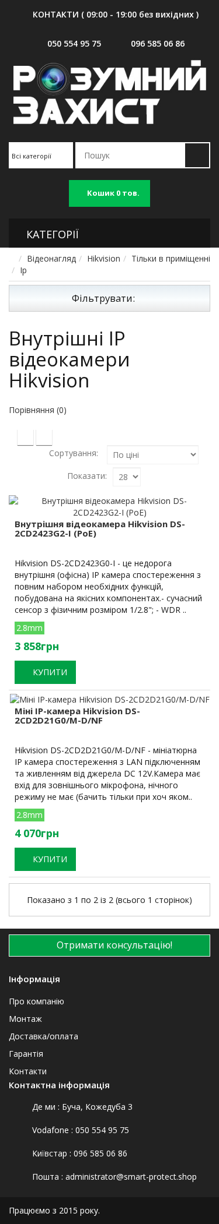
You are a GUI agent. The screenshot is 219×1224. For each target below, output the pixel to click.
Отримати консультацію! (113, 945)
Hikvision (103, 258)
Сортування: (73, 452)
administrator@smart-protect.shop (131, 1176)
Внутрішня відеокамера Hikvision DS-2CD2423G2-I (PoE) (100, 528)
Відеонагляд (51, 258)
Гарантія (26, 1053)
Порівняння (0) (38, 409)
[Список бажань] (22, 763)
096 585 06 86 (158, 43)
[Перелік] (44, 437)
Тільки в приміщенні (170, 258)
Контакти (28, 1071)
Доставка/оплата (43, 1036)
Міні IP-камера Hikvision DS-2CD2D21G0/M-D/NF (77, 715)
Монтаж (25, 1018)
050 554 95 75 (74, 43)
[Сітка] (25, 437)
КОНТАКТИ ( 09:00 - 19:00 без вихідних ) (116, 14)
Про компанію (36, 1001)
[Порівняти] (66, 763)
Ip (23, 270)
